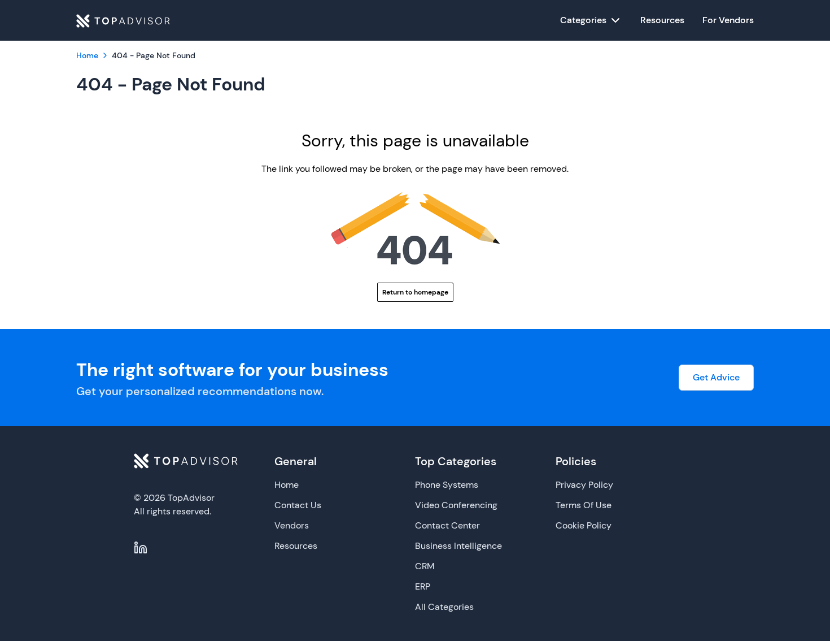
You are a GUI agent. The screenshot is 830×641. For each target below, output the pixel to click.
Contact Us (297, 505)
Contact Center (447, 525)
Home (286, 485)
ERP (422, 586)
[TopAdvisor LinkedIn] (140, 548)
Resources (295, 546)
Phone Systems (446, 485)
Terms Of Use (583, 505)
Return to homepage (415, 292)
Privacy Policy (584, 485)
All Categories (444, 607)
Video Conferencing (456, 505)
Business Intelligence (458, 546)
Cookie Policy (583, 525)
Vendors (291, 525)
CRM (425, 566)
